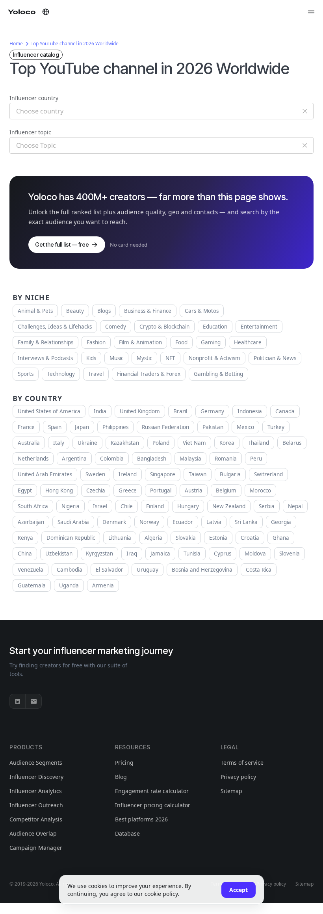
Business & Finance (147, 310)
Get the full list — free (62, 244)
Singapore (162, 474)
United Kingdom (140, 411)
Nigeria (70, 506)
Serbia (267, 506)
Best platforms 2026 (141, 819)
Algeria (153, 537)
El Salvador (109, 569)
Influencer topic (30, 132)
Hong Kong (59, 490)
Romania (226, 458)
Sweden (95, 474)
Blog (121, 776)
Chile (127, 506)
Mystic (144, 358)
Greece (128, 490)
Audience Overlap (33, 833)
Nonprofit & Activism (214, 358)
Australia (29, 442)
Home (16, 43)
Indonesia (250, 411)
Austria (193, 490)
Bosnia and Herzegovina (202, 569)
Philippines (115, 427)
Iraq (131, 553)
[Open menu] (311, 12)
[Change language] (46, 12)
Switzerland (268, 474)
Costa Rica (258, 569)
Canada (285, 411)
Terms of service (242, 762)
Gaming (211, 342)
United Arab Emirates (45, 474)
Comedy (115, 326)
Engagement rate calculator (152, 791)
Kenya (25, 537)
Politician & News (275, 358)
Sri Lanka (246, 522)
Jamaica (160, 553)
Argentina (74, 458)
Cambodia (69, 569)
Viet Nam (194, 442)
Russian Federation (165, 427)
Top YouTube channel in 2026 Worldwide (75, 43)
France (26, 427)
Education (215, 326)
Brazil (180, 411)
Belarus (291, 442)
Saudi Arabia (73, 522)
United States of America (49, 411)
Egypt (25, 490)
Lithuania (119, 537)
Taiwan (197, 474)
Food (181, 342)
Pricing (124, 762)
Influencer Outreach (36, 805)
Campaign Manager (35, 847)
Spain (54, 427)
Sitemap (231, 791)
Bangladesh (151, 458)
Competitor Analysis (35, 819)
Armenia (103, 585)
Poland (160, 442)
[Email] (33, 701)
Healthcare (248, 342)
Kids (91, 358)
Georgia (281, 522)
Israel (100, 506)
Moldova (255, 553)
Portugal (160, 490)
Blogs (104, 310)
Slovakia (186, 537)
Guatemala (32, 585)
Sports (25, 373)
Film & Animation (140, 342)
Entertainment (259, 326)
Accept (238, 890)
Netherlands (33, 458)
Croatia (250, 537)
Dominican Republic (70, 537)
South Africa (33, 506)
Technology (61, 373)
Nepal (295, 506)
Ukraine (87, 442)
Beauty (75, 310)
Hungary (188, 506)
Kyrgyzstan (99, 553)
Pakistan (212, 427)
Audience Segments (35, 762)
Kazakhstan (125, 442)
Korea (226, 442)
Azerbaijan (31, 522)
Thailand (258, 442)
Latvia (213, 522)
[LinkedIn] (18, 701)
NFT (170, 358)
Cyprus (222, 553)
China (25, 553)
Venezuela (30, 569)
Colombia (112, 458)
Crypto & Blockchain (164, 326)
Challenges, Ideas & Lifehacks (55, 326)
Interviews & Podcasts (45, 358)
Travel (96, 373)
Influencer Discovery (36, 776)
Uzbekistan (58, 553)
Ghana (281, 537)
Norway (149, 522)
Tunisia (192, 553)
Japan (82, 427)
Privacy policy (238, 776)
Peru (256, 458)
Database (127, 833)
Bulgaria (230, 474)
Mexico (245, 427)
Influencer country (33, 98)
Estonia (218, 537)
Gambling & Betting (218, 373)
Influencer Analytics (35, 791)
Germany (212, 411)
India (100, 411)
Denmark (114, 522)
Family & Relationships (45, 342)
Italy (58, 442)
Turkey (275, 427)
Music (116, 358)
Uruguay (147, 569)
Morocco (260, 490)
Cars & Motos (202, 310)
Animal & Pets (35, 310)
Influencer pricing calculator (152, 805)
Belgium (226, 490)
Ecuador (183, 522)
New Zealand (228, 506)
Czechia (95, 490)
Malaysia (190, 458)
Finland (155, 506)
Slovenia (289, 553)
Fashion (96, 342)
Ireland (128, 474)
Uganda (69, 585)
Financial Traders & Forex (148, 373)
